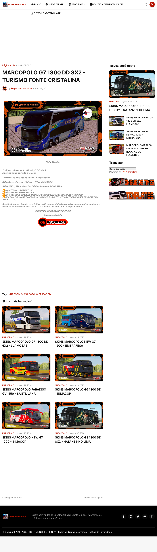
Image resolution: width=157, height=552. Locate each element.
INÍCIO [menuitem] (37, 4)
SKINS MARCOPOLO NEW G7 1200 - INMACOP (22, 439)
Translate (132, 172)
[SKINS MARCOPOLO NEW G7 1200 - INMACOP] (26, 415)
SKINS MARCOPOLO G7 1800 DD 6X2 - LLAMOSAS (25, 344)
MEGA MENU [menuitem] (55, 4)
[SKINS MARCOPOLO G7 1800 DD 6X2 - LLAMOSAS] (26, 319)
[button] (146, 4)
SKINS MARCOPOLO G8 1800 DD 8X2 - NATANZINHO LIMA (78, 439)
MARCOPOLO (24, 65)
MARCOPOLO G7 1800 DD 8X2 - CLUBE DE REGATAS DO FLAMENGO (139, 150)
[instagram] (131, 516)
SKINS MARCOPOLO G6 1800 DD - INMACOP (78, 391)
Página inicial (8, 65)
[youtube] (145, 516)
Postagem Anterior (13, 497)
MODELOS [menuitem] (77, 4)
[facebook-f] (123, 516)
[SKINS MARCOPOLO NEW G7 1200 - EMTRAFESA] (79, 319)
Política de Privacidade (100, 532)
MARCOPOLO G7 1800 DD (37, 294)
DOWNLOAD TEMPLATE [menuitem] (47, 13)
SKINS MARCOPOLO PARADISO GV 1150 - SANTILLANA (24, 391)
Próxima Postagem (93, 497)
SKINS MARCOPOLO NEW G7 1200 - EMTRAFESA (75, 344)
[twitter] (138, 516)
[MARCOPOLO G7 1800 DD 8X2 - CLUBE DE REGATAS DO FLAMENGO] (116, 149)
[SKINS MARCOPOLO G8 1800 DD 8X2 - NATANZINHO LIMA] (79, 415)
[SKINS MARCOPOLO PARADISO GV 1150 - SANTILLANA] (26, 367)
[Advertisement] (78, 36)
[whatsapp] (152, 516)
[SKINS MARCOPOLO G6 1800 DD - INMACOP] (79, 367)
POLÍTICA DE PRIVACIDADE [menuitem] (107, 4)
